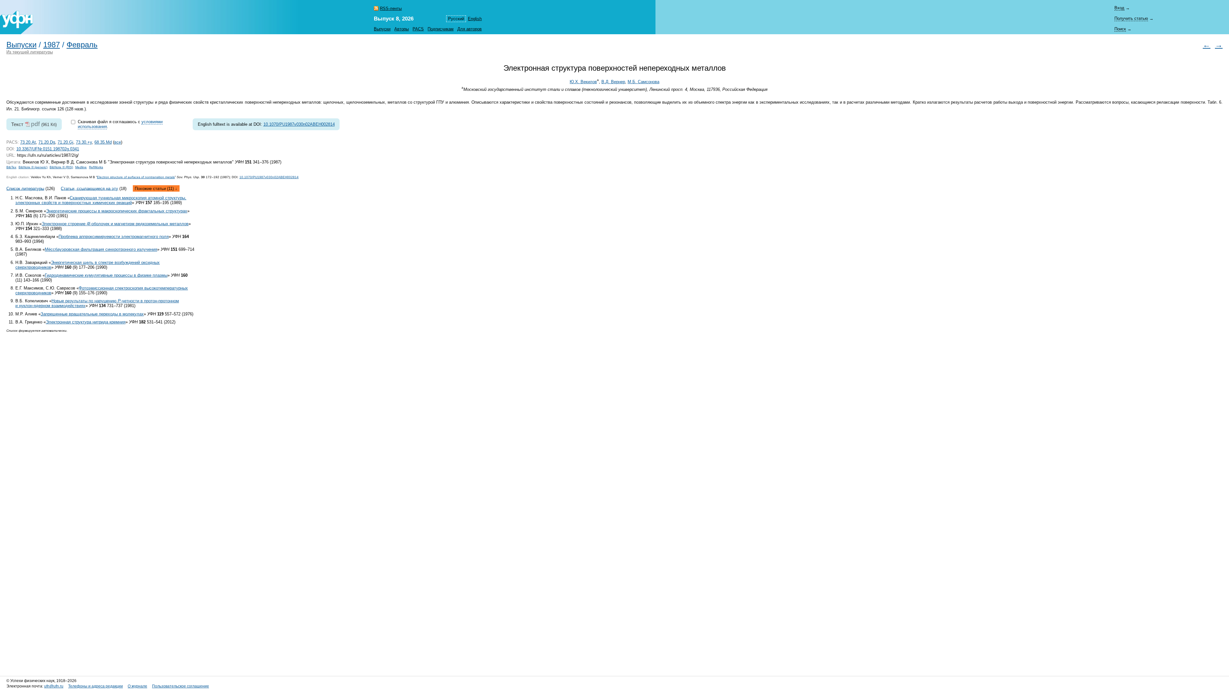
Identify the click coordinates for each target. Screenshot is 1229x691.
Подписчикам (441, 29)
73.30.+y (84, 142)
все (117, 142)
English (475, 18)
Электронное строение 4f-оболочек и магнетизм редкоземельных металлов (115, 223)
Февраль (82, 45)
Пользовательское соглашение (180, 686)
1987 (51, 45)
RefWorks (96, 167)
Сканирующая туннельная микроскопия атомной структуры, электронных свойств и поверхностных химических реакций (100, 200)
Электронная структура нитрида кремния (85, 322)
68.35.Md (103, 142)
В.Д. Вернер (613, 81)
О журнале (137, 686)
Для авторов (469, 29)
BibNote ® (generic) (33, 167)
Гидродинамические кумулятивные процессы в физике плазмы (106, 275)
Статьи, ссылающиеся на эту (89, 188)
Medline (81, 167)
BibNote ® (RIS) (61, 167)
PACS (418, 29)
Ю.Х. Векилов (583, 81)
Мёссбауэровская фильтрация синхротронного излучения (101, 249)
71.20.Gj (65, 142)
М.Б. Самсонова (643, 81)
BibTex (11, 167)
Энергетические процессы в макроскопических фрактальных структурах (116, 211)
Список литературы (25, 188)
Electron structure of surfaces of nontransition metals (136, 177)
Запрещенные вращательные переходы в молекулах (92, 314)
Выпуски (382, 29)
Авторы (401, 29)
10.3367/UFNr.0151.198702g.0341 (47, 149)
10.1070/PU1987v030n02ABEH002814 (299, 124)
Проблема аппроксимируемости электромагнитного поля (114, 236)
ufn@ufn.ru (53, 686)
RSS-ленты (391, 8)
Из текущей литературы (29, 52)
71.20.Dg (46, 142)
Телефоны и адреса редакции (95, 686)
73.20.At (28, 142)
